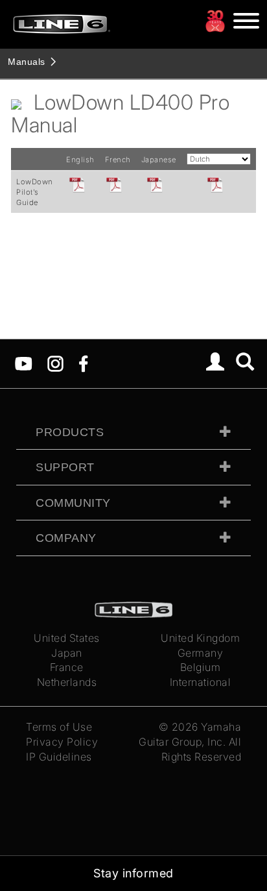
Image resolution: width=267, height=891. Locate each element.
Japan (66, 652)
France (67, 667)
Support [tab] (65, 467)
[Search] (245, 363)
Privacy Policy (62, 741)
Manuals (26, 61)
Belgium (200, 667)
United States (67, 637)
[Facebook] (83, 362)
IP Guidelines (59, 756)
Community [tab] (73, 502)
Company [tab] (66, 537)
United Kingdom (200, 637)
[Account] (215, 363)
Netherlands (67, 682)
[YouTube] (23, 362)
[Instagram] (55, 362)
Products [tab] (70, 432)
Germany (201, 652)
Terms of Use (59, 726)
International (200, 682)
